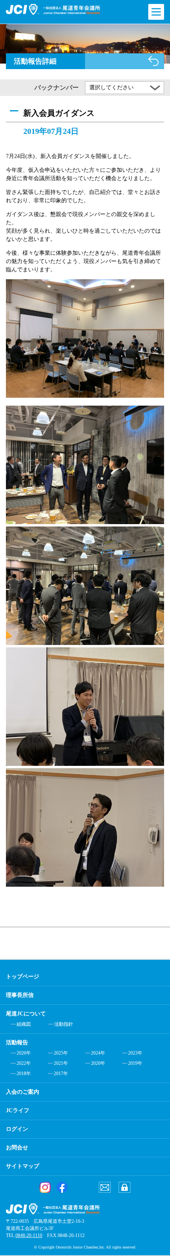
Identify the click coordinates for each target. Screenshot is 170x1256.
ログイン (17, 1129)
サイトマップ (22, 1166)
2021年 (61, 1063)
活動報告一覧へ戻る (153, 61)
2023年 (135, 1053)
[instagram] (45, 1187)
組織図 (24, 1024)
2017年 (61, 1073)
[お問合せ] (105, 1187)
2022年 (24, 1063)
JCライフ (17, 1110)
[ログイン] (124, 1187)
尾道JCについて (26, 1014)
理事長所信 (20, 995)
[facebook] (62, 1187)
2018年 (24, 1073)
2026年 (24, 1053)
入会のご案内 (22, 1092)
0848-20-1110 (28, 1235)
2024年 (98, 1053)
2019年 (135, 1063)
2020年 (98, 1063)
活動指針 (63, 1024)
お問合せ (17, 1148)
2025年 (61, 1053)
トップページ (22, 977)
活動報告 (17, 1042)
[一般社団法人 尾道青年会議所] (53, 9)
